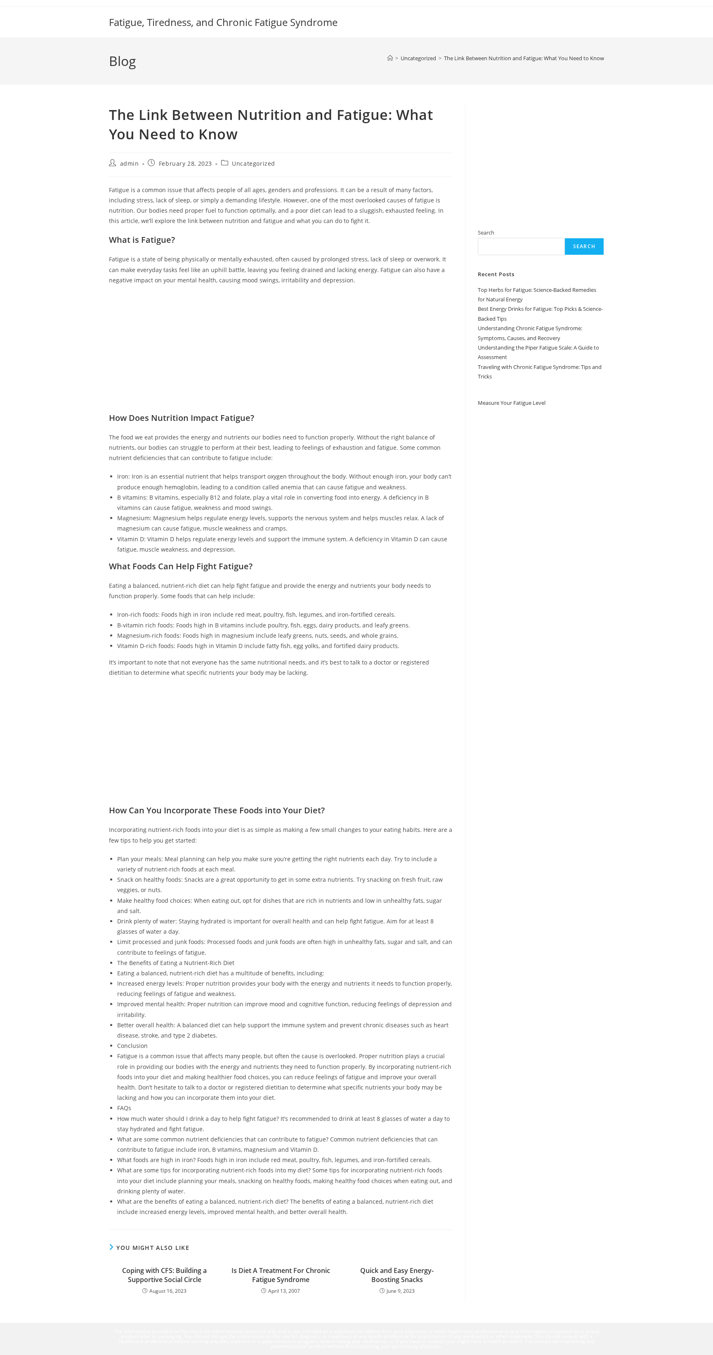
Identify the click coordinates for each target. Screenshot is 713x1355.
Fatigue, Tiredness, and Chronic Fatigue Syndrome (223, 22)
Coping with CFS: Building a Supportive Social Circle (164, 1275)
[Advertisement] (281, 351)
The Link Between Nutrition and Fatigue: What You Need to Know (524, 58)
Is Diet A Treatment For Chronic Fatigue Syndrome (280, 1275)
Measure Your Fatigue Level (511, 402)
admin (129, 163)
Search (486, 232)
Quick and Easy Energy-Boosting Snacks (397, 1275)
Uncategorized (253, 163)
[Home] (390, 58)
